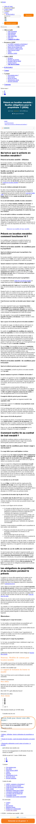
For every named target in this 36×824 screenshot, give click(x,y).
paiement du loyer (10, 583)
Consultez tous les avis (8, 713)
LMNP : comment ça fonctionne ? (15, 784)
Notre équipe (11, 77)
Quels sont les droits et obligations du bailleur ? (16, 124)
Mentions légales (10, 807)
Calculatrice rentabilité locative (16, 45)
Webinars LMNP (12, 53)
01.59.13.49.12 (10, 14)
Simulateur (29, 15)
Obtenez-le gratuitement (7, 679)
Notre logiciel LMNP (13, 50)
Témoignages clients (13, 80)
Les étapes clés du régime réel (14, 793)
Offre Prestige (11, 34)
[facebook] (6, 758)
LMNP (5, 121)
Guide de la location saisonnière (15, 787)
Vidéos (10, 52)
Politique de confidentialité (13, 809)
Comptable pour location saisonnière (16, 796)
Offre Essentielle (12, 31)
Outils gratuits (10, 789)
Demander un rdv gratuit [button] (17, 821)
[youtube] (6, 761)
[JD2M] (3, 2)
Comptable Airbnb (11, 795)
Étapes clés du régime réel (15, 47)
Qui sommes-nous (11, 767)
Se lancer (10, 58)
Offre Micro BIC (12, 36)
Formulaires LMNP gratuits (15, 48)
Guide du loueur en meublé (13, 785)
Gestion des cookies (11, 810)
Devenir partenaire (13, 81)
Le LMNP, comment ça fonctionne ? (18, 44)
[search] (5, 18)
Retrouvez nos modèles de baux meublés (18, 229)
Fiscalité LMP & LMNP (14, 61)
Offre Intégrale (12, 33)
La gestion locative (9, 122)
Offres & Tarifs (8, 6)
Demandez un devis (6, 728)
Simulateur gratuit (11, 23)
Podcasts (8, 773)
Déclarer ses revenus (13, 59)
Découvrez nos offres (6, 694)
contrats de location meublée (10, 182)
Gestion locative (12, 62)
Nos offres (9, 769)
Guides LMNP (8, 9)
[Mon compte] (5, 20)
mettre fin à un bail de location (22, 280)
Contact (6, 12)
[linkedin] (6, 760)
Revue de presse (12, 78)
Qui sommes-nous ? (13, 75)
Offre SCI (10, 37)
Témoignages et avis (11, 775)
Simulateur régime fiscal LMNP (15, 790)
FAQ (7, 804)
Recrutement (9, 805)
